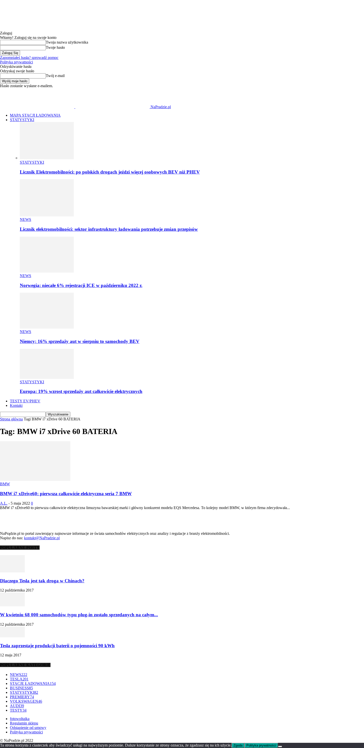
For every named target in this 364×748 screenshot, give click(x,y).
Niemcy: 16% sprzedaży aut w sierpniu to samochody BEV (79, 341)
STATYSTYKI (22, 120)
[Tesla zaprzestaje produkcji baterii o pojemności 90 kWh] (12, 636)
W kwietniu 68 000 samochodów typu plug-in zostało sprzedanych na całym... (79, 614)
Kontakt (16, 405)
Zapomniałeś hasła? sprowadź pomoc (29, 57)
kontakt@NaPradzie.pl (42, 538)
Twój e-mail (55, 76)
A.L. (3, 503)
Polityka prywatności (16, 62)
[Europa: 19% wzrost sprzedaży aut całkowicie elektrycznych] (47, 377)
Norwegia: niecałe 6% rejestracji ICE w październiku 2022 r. (81, 285)
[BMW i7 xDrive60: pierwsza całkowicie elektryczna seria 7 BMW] (35, 479)
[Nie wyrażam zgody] (280, 746)
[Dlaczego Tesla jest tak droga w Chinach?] (12, 571)
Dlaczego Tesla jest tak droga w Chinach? (42, 580)
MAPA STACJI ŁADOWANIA (35, 115)
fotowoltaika (19, 719)
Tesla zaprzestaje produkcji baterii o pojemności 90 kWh (57, 645)
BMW (5, 484)
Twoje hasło (55, 47)
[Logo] (37, 107)
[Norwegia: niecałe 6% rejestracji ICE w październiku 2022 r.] (47, 271)
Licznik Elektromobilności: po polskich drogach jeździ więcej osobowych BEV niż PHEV (110, 172)
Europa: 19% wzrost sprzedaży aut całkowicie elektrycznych (81, 391)
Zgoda (238, 745)
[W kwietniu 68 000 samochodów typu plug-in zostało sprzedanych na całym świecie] (12, 605)
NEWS (25, 219)
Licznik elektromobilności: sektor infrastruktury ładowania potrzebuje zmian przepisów (109, 229)
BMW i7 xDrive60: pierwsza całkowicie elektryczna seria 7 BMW (66, 493)
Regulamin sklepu (24, 723)
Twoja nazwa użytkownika (67, 42)
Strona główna (11, 419)
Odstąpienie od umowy (28, 727)
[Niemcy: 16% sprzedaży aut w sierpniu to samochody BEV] (47, 327)
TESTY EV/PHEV (25, 401)
